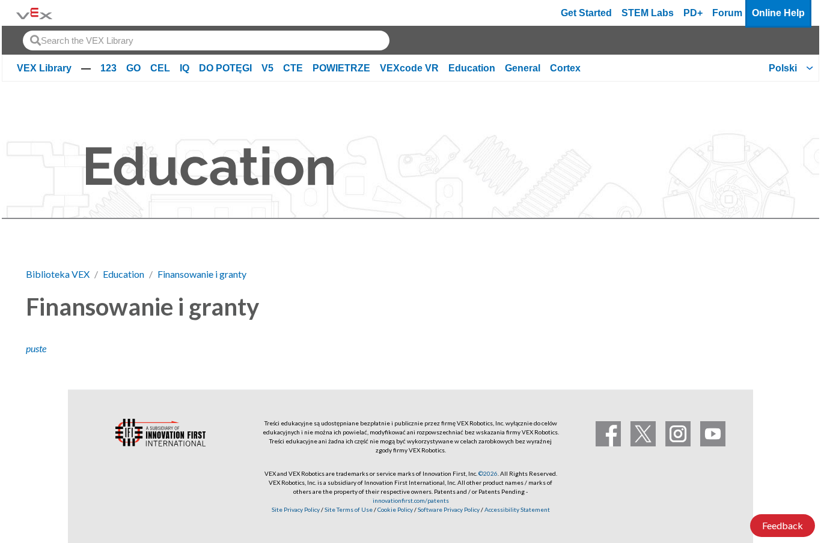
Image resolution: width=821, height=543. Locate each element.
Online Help (778, 13)
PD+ (693, 13)
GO (133, 68)
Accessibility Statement (517, 509)
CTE (293, 68)
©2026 (488, 473)
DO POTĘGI (225, 68)
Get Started (586, 13)
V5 (267, 68)
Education (471, 68)
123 (108, 68)
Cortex (565, 68)
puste (36, 348)
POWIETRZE (341, 68)
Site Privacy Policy (296, 509)
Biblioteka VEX (58, 274)
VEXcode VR (409, 68)
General (522, 68)
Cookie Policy (395, 509)
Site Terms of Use (348, 509)
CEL (160, 68)
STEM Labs (647, 13)
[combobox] (206, 40)
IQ (184, 68)
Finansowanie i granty (201, 274)
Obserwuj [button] (759, 304)
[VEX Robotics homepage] (34, 13)
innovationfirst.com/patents (411, 500)
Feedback (782, 525)
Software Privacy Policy (449, 509)
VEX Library (44, 68)
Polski (783, 68)
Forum (727, 13)
